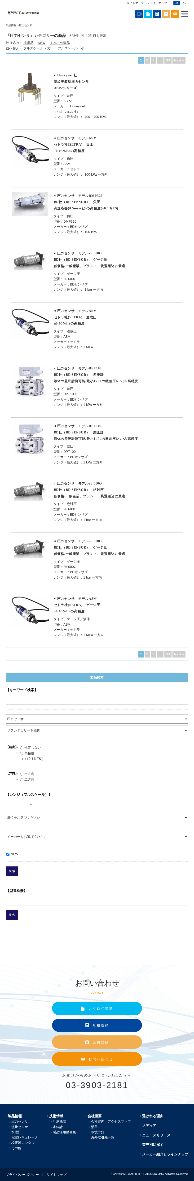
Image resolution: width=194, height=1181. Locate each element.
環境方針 (97, 1132)
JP (176, 3)
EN (184, 3)
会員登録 (101, 1042)
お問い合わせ (100, 1059)
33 (168, 60)
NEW (41, 43)
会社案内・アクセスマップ (111, 1121)
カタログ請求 (100, 1008)
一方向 (29, 774)
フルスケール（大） (38, 48)
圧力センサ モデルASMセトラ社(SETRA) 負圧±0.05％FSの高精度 (75, 144)
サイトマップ (135, 3)
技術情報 (56, 1116)
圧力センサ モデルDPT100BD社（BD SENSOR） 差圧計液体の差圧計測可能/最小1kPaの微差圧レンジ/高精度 (96, 375)
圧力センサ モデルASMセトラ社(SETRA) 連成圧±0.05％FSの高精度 (75, 317)
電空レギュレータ (24, 1137)
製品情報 (11, 25)
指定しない (32, 747)
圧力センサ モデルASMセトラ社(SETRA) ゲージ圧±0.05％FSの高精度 (77, 605)
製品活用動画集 (64, 1132)
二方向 (29, 779)
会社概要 (95, 1116)
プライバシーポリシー (22, 1174)
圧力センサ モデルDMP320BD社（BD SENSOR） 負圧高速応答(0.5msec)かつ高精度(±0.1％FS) (86, 202)
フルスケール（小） (73, 48)
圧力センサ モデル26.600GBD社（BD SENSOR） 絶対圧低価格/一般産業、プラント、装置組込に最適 (89, 490)
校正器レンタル (23, 1143)
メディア (149, 1125)
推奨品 (28, 43)
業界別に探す (152, 1144)
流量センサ (19, 1127)
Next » (179, 60)
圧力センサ (19, 1121)
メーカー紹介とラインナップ (165, 1154)
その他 (16, 1148)
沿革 (94, 1127)
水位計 (16, 1132)
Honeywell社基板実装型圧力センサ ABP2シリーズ (71, 82)
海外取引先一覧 (102, 1137)
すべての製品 (60, 43)
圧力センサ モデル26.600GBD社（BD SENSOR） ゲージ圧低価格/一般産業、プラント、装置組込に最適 (89, 259)
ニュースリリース (156, 1135)
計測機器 (59, 1121)
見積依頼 (101, 1025)
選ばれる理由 (152, 1116)
